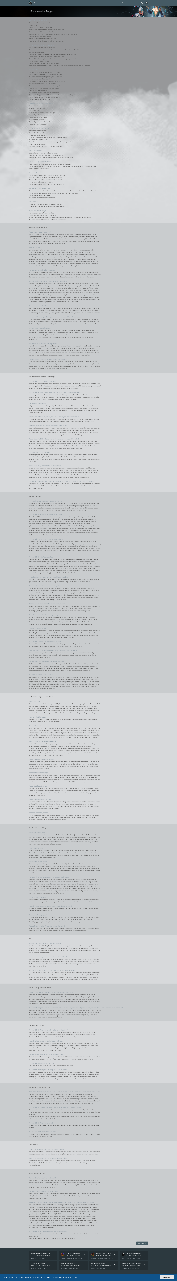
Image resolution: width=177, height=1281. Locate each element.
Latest (128, 3)
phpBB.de (78, 435)
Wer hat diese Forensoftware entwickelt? (41, 213)
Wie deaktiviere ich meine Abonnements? (42, 198)
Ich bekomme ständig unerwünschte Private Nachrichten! (46, 155)
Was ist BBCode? (34, 106)
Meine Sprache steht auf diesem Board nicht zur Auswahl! (47, 57)
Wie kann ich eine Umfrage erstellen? (40, 79)
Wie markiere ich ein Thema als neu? (40, 99)
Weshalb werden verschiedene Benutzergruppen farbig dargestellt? (50, 142)
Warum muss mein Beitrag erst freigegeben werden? (45, 97)
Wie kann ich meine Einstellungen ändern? (42, 47)
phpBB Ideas (46, 1196)
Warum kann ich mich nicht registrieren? (41, 27)
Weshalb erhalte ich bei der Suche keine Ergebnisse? (45, 177)
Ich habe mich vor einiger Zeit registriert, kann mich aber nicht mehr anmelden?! (53, 34)
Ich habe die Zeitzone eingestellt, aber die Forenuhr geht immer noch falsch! (52, 54)
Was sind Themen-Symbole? (38, 124)
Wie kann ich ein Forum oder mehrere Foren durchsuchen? (47, 175)
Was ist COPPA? (34, 25)
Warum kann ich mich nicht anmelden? (41, 32)
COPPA (61, 286)
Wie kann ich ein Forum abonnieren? (40, 195)
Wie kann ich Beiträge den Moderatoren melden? (44, 93)
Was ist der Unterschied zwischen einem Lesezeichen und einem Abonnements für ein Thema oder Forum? (62, 191)
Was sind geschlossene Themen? (39, 122)
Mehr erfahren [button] (75, 1277)
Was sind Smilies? (34, 110)
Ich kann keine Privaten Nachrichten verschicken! (44, 153)
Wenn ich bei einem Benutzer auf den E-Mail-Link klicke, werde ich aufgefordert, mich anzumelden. (59, 66)
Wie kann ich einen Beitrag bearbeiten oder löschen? (45, 74)
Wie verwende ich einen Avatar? (39, 61)
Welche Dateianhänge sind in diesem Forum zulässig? (45, 204)
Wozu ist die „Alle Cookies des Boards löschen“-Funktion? (46, 41)
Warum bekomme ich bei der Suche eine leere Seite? (45, 180)
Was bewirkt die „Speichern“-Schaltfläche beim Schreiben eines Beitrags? (51, 95)
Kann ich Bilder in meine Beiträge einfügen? (42, 113)
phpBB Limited (64, 435)
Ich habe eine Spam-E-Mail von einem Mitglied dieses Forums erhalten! (51, 157)
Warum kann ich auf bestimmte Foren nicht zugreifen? (45, 86)
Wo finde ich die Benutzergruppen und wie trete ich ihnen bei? (48, 137)
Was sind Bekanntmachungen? (38, 117)
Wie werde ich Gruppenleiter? (38, 140)
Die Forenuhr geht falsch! (36, 52)
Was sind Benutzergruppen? (38, 135)
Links (122, 3)
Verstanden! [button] (167, 1277)
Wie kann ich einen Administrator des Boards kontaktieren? (47, 220)
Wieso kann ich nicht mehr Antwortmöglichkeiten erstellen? (47, 81)
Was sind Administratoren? (37, 131)
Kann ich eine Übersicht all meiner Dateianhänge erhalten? (47, 206)
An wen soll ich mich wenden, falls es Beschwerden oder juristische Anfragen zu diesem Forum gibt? (60, 217)
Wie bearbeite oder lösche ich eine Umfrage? (43, 83)
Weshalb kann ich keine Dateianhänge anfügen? (44, 88)
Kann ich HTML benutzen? (37, 108)
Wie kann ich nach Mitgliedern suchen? (41, 182)
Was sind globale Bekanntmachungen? (41, 115)
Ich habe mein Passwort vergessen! (40, 36)
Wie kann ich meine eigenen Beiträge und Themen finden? (47, 184)
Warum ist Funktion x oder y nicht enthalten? (42, 215)
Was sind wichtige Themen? (37, 119)
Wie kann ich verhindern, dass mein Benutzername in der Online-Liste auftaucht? (54, 50)
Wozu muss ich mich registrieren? (39, 23)
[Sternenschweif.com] (30, 3)
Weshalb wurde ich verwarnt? (38, 90)
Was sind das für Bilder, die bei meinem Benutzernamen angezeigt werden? (52, 59)
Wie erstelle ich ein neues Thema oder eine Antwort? (45, 72)
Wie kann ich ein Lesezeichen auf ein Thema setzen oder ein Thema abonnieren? (54, 193)
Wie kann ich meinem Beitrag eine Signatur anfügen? (45, 77)
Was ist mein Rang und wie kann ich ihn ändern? (44, 63)
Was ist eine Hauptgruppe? (37, 144)
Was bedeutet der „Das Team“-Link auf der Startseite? (45, 146)
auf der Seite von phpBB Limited (73, 1185)
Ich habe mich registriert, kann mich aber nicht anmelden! (46, 30)
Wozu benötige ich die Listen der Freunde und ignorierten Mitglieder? (50, 164)
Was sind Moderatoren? (36, 133)
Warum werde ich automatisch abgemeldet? (42, 39)
